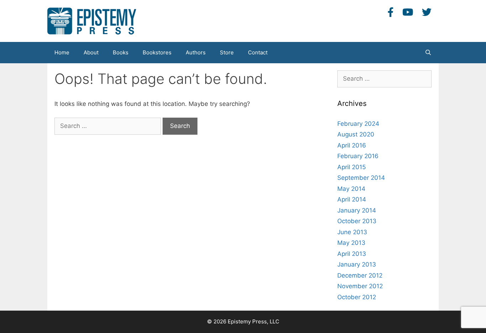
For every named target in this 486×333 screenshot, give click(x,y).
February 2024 (358, 123)
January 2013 (356, 264)
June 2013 (352, 232)
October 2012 (356, 297)
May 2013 (351, 242)
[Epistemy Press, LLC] (91, 20)
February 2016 (358, 156)
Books (120, 52)
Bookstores (157, 52)
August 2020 (355, 134)
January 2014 (356, 210)
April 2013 (351, 253)
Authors (196, 52)
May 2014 (351, 188)
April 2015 (351, 167)
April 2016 (351, 145)
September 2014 (361, 177)
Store (227, 52)
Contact (258, 52)
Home (61, 52)
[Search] (428, 52)
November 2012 (360, 286)
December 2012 (359, 275)
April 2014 (351, 199)
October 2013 (356, 221)
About (91, 52)
